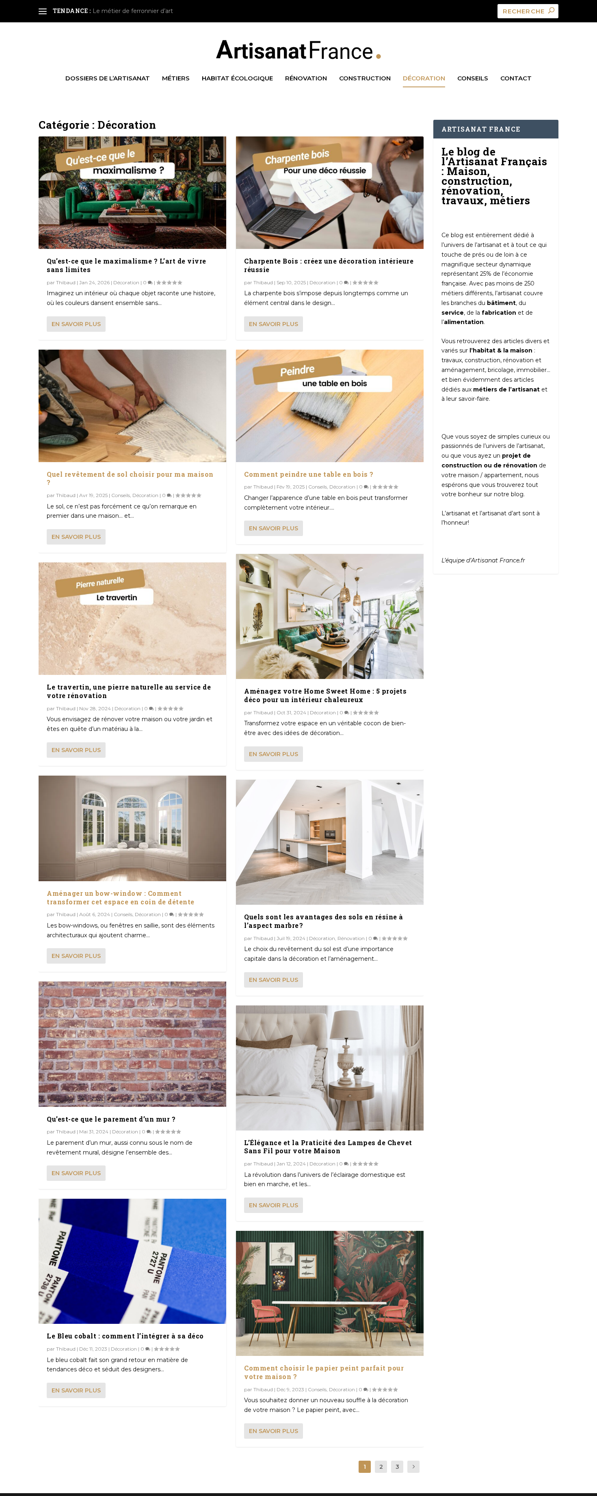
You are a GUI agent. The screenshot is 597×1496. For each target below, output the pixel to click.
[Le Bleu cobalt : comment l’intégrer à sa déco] (132, 1261)
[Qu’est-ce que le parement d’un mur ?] (132, 1044)
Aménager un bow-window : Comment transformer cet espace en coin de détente (121, 897)
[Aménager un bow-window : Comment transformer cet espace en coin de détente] (132, 828)
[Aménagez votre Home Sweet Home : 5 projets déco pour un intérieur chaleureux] (330, 616)
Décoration (424, 78)
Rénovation (306, 78)
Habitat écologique (237, 78)
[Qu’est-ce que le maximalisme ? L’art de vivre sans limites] (132, 192)
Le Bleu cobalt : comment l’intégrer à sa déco (125, 1336)
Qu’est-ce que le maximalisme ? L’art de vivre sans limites (126, 265)
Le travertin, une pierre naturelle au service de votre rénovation (129, 691)
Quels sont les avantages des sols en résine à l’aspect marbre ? (323, 921)
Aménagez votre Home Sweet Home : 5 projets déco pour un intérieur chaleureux (325, 695)
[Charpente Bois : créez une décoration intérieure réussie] (330, 192)
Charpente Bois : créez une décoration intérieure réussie (328, 265)
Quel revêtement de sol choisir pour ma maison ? (130, 478)
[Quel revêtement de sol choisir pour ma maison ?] (132, 406)
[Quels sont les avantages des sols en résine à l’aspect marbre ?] (330, 842)
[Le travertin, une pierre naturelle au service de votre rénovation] (132, 618)
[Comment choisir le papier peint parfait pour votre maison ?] (330, 1293)
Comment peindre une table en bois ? (309, 474)
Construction (365, 78)
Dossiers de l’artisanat (107, 78)
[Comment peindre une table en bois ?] (330, 406)
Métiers (176, 78)
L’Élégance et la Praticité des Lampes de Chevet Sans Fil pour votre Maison (328, 1146)
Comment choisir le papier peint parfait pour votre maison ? (324, 1372)
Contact (516, 78)
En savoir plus (76, 324)
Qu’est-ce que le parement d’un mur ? (111, 1119)
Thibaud (66, 282)
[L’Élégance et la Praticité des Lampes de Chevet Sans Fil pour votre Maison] (330, 1068)
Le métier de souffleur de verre (137, 11)
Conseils (472, 78)
